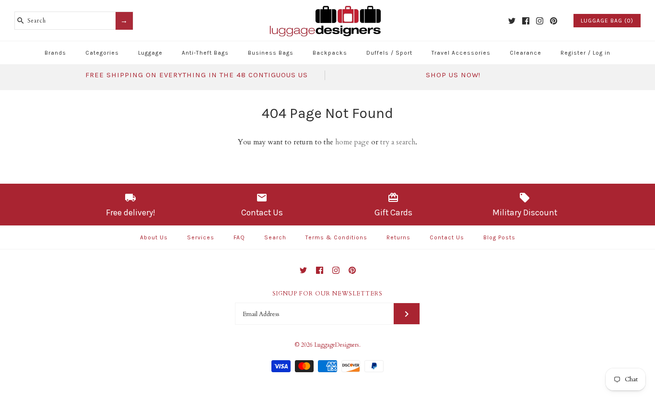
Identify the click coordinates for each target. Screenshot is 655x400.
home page (352, 142)
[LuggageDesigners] (327, 7)
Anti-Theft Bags (205, 52)
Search (275, 237)
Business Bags (270, 52)
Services (200, 237)
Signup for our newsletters (327, 293)
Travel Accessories (461, 52)
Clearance (525, 52)
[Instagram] (539, 20)
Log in (601, 52)
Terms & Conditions (336, 237)
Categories (102, 52)
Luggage (150, 52)
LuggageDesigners (336, 345)
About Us (154, 237)
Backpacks (330, 52)
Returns (398, 237)
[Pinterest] (553, 20)
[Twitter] (511, 20)
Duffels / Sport (389, 52)
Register (573, 52)
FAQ (239, 237)
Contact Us (447, 237)
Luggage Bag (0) (607, 20)
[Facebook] (525, 20)
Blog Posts (499, 237)
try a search (397, 142)
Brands (55, 52)
